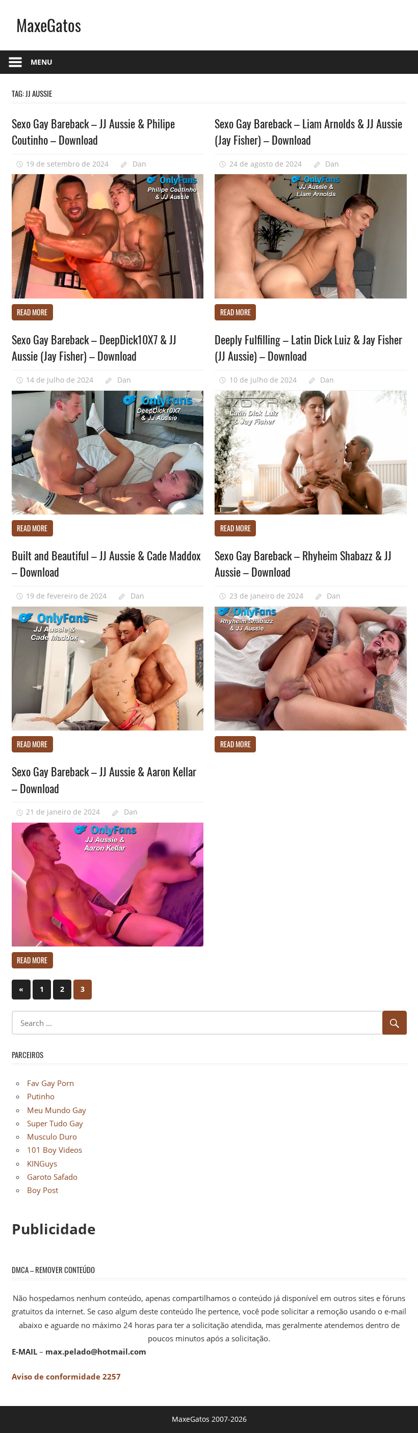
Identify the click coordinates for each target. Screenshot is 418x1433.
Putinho (41, 1096)
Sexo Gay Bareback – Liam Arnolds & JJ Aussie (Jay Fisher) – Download (308, 131)
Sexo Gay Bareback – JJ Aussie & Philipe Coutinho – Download (93, 131)
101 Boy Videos (54, 1150)
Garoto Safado (52, 1177)
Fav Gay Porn (50, 1083)
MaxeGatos (48, 25)
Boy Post (42, 1190)
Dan (139, 164)
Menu (42, 62)
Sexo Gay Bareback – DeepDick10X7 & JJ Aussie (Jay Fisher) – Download (94, 347)
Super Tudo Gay (55, 1123)
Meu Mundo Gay (56, 1110)
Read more (32, 312)
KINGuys (42, 1163)
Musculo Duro (52, 1136)
